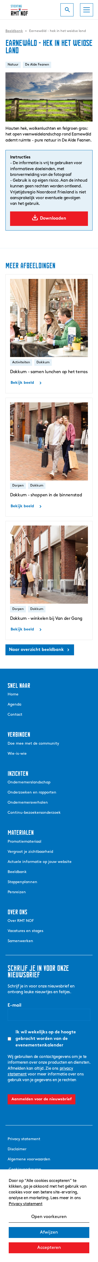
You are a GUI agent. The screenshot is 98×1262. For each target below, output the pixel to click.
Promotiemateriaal (24, 842)
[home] (22, 10)
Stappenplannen (22, 882)
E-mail (14, 1005)
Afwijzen (49, 1232)
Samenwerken (20, 941)
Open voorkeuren (49, 1217)
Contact (15, 715)
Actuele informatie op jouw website (40, 862)
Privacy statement (25, 1204)
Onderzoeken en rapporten (32, 793)
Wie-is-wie (17, 754)
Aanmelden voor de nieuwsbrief (41, 1099)
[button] (86, 9)
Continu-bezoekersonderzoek (34, 813)
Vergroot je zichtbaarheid (30, 852)
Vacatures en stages (25, 931)
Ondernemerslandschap (29, 782)
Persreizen (17, 892)
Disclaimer (17, 1149)
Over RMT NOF (21, 921)
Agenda (14, 705)
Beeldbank (17, 872)
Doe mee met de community (33, 744)
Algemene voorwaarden (29, 1159)
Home (13, 694)
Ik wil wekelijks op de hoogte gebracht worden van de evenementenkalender (46, 1039)
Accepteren (49, 1248)
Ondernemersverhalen (28, 803)
